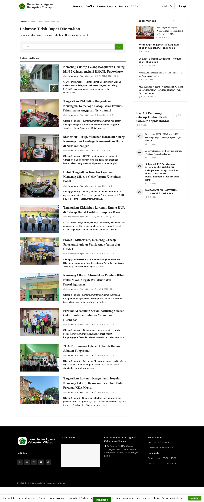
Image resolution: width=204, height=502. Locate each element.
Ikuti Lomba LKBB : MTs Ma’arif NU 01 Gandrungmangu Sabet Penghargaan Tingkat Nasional (163, 137)
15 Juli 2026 (102, 115)
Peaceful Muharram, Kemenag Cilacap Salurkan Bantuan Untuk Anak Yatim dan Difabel (91, 244)
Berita (122, 6)
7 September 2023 (149, 66)
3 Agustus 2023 (148, 97)
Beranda (78, 6)
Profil (89, 6)
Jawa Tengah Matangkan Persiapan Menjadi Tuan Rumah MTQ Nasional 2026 (170, 30)
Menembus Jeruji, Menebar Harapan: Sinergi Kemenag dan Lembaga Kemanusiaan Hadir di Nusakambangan (94, 141)
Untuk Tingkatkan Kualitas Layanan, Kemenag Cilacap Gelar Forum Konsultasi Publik (92, 176)
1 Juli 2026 (101, 186)
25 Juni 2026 (102, 254)
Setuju (194, 498)
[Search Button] (171, 6)
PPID (133, 6)
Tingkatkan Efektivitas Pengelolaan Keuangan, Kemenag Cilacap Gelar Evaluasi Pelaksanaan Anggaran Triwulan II (93, 106)
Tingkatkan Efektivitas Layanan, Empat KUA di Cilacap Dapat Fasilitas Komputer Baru (94, 209)
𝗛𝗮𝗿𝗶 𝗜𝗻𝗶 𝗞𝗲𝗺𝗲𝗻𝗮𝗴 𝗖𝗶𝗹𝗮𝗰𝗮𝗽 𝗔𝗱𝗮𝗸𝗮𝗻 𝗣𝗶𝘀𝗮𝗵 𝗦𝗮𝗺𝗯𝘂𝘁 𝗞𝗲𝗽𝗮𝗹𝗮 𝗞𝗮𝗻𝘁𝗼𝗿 (152, 117)
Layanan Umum (105, 6)
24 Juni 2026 (102, 289)
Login (184, 6)
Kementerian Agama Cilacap (80, 76)
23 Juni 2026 (102, 355)
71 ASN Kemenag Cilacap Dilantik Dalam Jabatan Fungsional (91, 348)
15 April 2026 (146, 80)
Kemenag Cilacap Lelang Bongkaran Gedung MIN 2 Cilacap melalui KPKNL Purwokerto (94, 69)
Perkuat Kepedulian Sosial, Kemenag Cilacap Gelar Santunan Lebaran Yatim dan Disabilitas (93, 315)
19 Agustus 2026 (104, 76)
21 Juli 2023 (146, 52)
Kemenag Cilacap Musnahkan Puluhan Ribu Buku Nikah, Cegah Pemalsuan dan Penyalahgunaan (93, 280)
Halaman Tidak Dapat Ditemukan (44, 22)
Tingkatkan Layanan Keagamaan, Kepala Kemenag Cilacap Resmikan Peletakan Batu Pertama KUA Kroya (93, 383)
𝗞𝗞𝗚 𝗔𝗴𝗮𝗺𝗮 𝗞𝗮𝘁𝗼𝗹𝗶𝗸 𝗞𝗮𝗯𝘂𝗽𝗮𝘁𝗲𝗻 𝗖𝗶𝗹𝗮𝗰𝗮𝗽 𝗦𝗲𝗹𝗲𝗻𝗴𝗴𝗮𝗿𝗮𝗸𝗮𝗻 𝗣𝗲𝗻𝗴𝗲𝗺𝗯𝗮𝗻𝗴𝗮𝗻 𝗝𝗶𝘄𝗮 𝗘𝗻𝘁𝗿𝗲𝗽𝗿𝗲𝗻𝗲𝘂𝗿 (161, 89)
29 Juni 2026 (102, 217)
